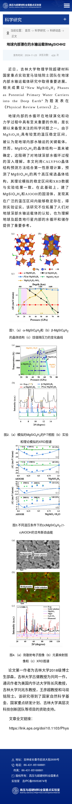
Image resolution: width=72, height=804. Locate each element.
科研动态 (55, 30)
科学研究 (40, 30)
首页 (27, 30)
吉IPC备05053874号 (34, 781)
